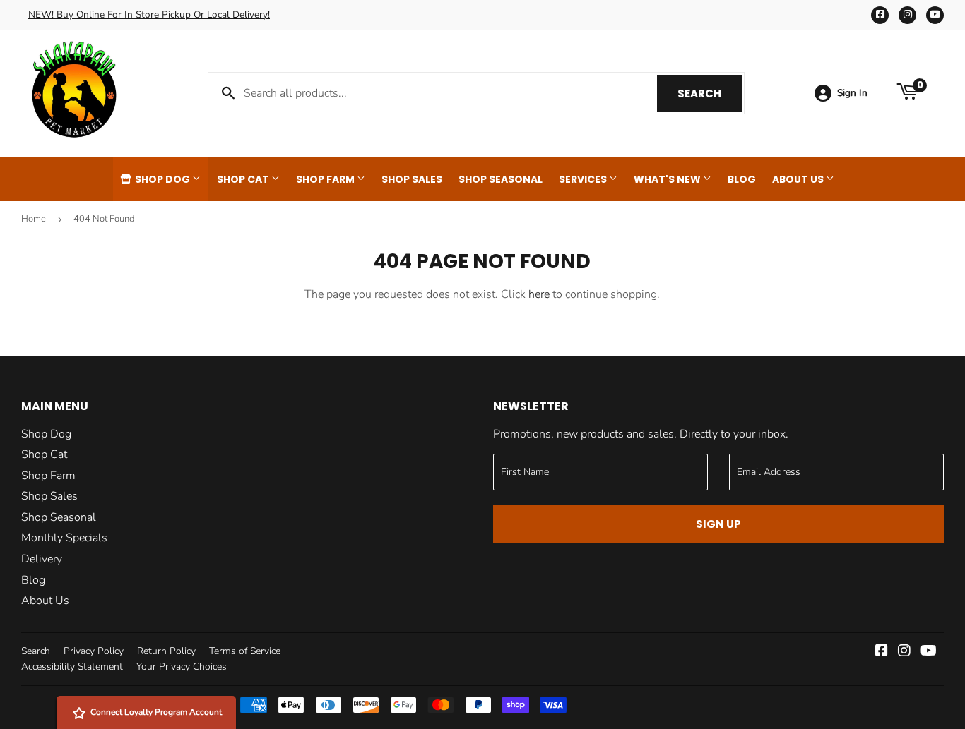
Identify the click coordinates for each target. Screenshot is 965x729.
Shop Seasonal (500, 179)
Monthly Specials (64, 538)
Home (33, 218)
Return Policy (166, 651)
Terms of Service (244, 651)
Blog (742, 179)
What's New (668, 179)
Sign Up (718, 524)
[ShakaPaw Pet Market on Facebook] (881, 652)
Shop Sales (411, 179)
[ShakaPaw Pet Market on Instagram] (904, 652)
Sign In (852, 93)
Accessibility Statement (72, 666)
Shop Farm (326, 179)
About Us (799, 179)
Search (709, 93)
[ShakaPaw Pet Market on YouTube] (928, 652)
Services (584, 179)
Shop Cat (244, 179)
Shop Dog (162, 179)
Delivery (41, 559)
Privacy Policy (94, 651)
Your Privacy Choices (181, 666)
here (539, 294)
